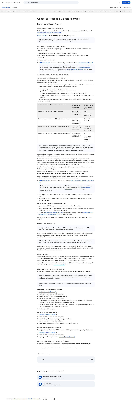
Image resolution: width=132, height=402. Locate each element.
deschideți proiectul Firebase (47, 292)
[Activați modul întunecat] (54, 399)
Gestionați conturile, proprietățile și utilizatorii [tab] (99, 11)
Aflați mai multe (41, 35)
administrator (68, 189)
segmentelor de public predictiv (53, 213)
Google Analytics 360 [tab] (119, 11)
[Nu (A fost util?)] (92, 359)
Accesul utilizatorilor (59, 265)
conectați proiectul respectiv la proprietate (49, 33)
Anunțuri (15, 7)
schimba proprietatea (84, 67)
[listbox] (47, 399)
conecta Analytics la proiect (67, 337)
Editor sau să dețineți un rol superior (74, 69)
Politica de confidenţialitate (19, 398)
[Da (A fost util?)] (88, 359)
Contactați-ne (127, 7)
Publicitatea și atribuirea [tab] (59, 11)
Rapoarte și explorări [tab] (45, 11)
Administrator (44, 63)
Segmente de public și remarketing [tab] (77, 11)
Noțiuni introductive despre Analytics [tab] (10, 11)
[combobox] (53, 2)
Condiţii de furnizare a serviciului (33, 398)
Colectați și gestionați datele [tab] (30, 11)
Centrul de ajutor (6, 7)
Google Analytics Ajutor (12, 2)
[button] (3, 2)
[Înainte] (129, 11)
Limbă (45, 397)
